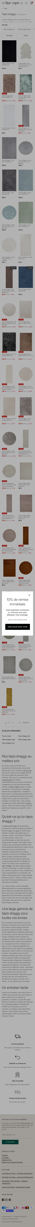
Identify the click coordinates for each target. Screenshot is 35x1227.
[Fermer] (29, 595)
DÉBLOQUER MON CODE (17, 627)
